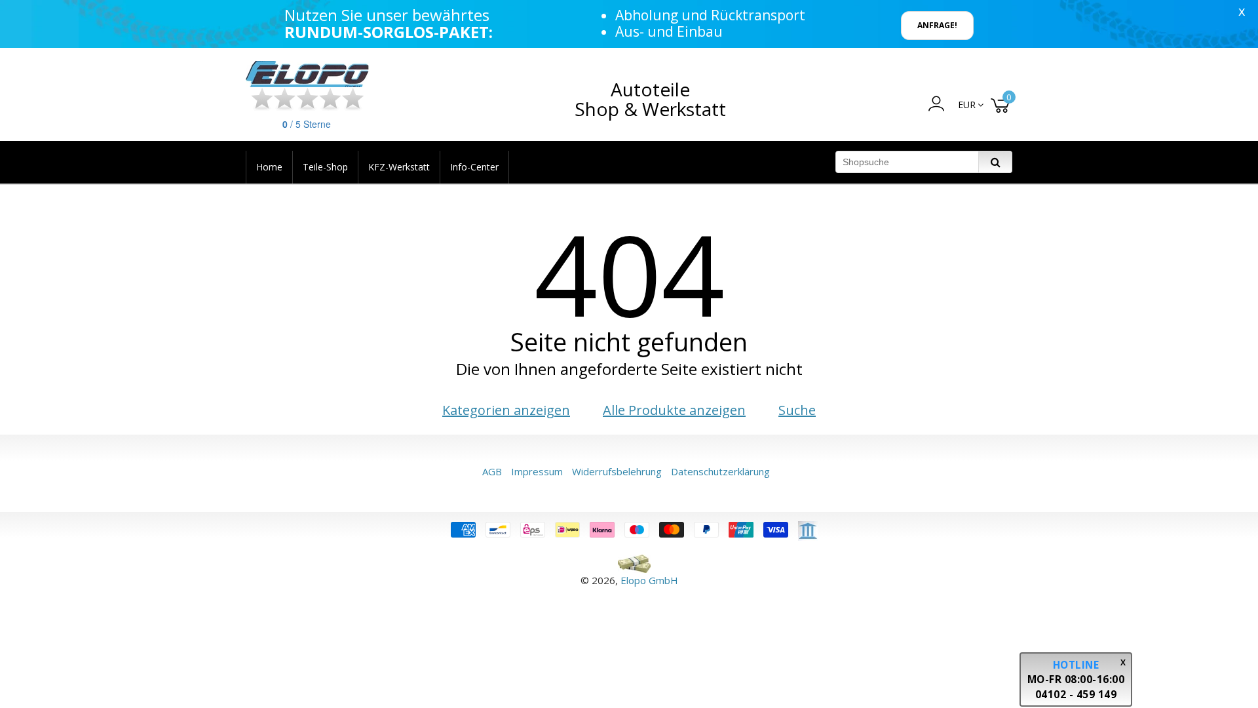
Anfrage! (937, 25)
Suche (797, 410)
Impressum (537, 471)
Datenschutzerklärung (720, 471)
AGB (492, 471)
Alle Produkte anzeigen (674, 410)
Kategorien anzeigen (506, 410)
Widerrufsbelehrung (617, 471)
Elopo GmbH (649, 580)
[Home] (308, 74)
